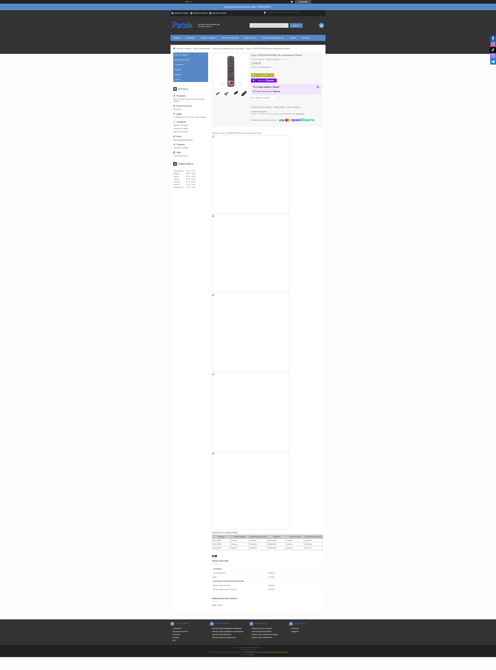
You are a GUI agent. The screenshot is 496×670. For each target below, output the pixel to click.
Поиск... (296, 25)
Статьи (177, 79)
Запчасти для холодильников (224, 637)
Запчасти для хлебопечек (262, 637)
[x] (216, 557)
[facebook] (213, 557)
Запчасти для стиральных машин (265, 634)
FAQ (174, 640)
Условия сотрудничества (273, 38)
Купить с (261, 80)
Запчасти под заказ (230, 38)
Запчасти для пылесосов (262, 628)
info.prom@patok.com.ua (182, 140)
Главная (176, 38)
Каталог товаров (208, 38)
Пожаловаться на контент (254, 652)
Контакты (306, 38)
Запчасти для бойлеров (221, 634)
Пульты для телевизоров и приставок (228, 49)
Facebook (295, 628)
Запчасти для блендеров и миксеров (227, 628)
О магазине (190, 38)
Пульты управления (201, 49)
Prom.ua (259, 647)
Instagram (295, 631)
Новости (178, 75)
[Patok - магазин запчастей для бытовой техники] (183, 25)
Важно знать (249, 38)
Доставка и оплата (182, 60)
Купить (265, 75)
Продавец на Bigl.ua (248, 650)
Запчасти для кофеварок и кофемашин (227, 631)
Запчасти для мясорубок (261, 631)
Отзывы (292, 38)
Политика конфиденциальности (276, 652)
